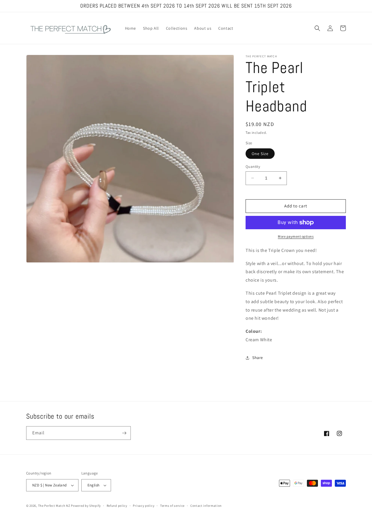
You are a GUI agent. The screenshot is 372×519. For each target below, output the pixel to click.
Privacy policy (143, 506)
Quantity (253, 166)
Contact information (206, 506)
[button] (317, 28)
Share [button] (257, 357)
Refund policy (117, 506)
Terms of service (172, 506)
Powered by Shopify (86, 506)
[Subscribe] (124, 433)
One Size (260, 153)
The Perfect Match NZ (54, 506)
